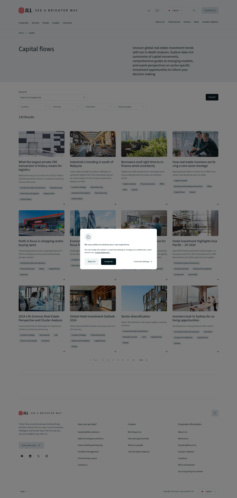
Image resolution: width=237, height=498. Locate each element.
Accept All (109, 261)
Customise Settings (143, 261)
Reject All (91, 261)
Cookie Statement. (102, 252)
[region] (118, 249)
